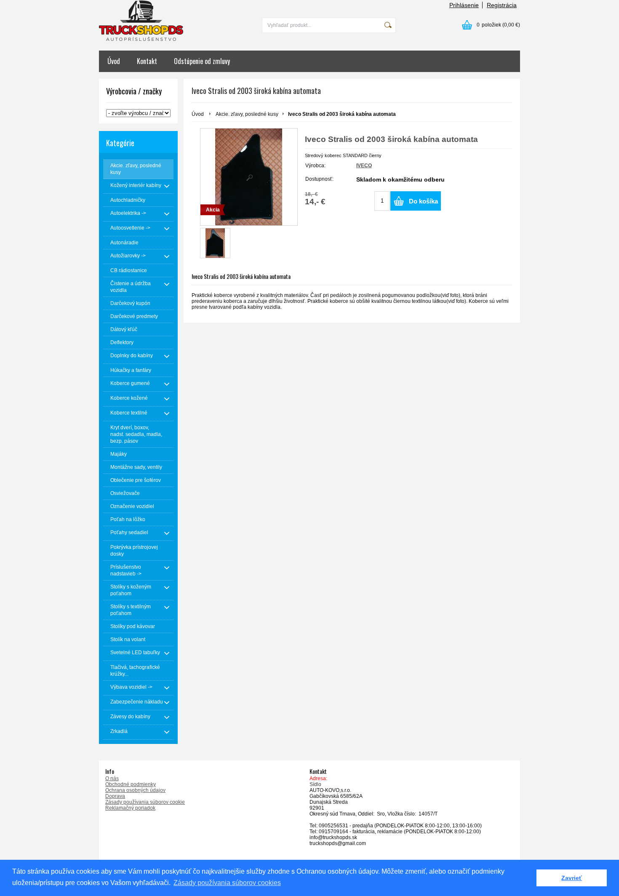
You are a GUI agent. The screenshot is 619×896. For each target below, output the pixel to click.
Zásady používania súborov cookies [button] (227, 882)
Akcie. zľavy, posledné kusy (247, 114)
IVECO (364, 166)
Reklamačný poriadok (130, 808)
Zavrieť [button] (571, 878)
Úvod (113, 61)
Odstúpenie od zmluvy (202, 61)
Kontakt (147, 61)
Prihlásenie (464, 5)
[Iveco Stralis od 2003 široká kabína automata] (215, 243)
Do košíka (423, 201)
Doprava (115, 796)
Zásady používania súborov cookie (145, 802)
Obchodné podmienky (130, 784)
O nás (112, 778)
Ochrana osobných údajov (135, 790)
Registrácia (502, 5)
